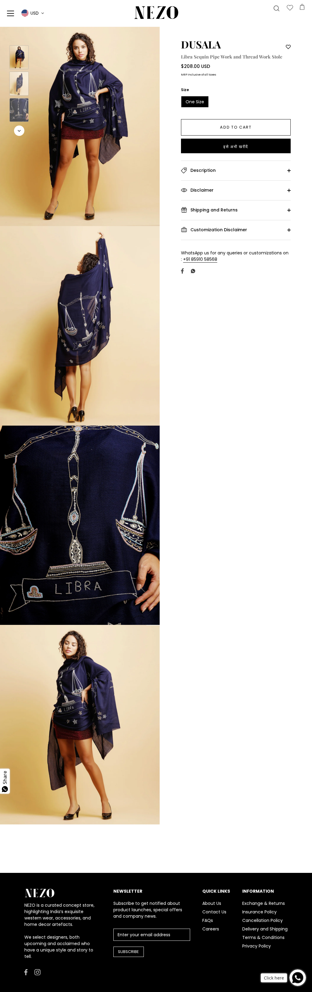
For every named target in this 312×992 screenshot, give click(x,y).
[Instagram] (37, 972)
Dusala (201, 44)
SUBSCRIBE (128, 952)
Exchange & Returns (263, 903)
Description (202, 170)
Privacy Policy (256, 946)
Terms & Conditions (263, 937)
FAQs (207, 920)
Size (185, 90)
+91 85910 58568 (200, 259)
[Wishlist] (289, 8)
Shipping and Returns (213, 210)
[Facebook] (26, 972)
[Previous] (19, 36)
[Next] (19, 130)
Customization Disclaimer (218, 230)
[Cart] (302, 8)
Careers (210, 929)
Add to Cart (236, 127)
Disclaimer (201, 190)
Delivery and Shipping (265, 929)
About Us (211, 903)
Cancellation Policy (262, 920)
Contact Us (214, 912)
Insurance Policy (259, 912)
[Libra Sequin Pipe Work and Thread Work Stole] (19, 57)
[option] (19, 58)
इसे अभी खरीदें (235, 147)
